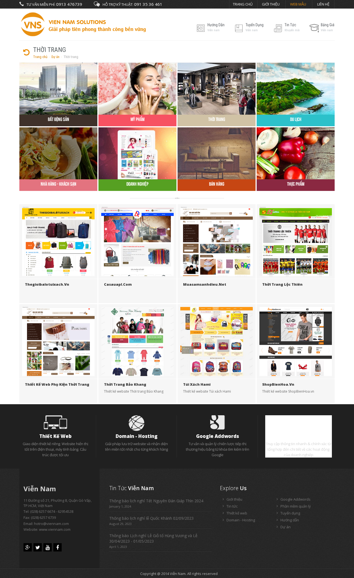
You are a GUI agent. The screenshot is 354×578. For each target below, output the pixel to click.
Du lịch (295, 119)
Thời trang (216, 119)
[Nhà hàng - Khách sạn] (58, 152)
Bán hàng (216, 184)
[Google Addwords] (217, 421)
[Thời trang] (217, 88)
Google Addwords (217, 436)
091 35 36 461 (148, 4)
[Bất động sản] (58, 88)
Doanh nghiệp (137, 184)
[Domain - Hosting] (137, 422)
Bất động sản (58, 119)
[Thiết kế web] (55, 421)
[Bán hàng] (217, 152)
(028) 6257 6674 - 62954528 (51, 511)
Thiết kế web (55, 436)
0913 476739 (69, 4)
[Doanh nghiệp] (137, 152)
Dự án (55, 57)
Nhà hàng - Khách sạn (58, 184)
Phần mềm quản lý (298, 436)
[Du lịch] (296, 88)
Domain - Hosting (137, 436)
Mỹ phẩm (138, 119)
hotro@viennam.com (51, 523)
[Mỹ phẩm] (137, 88)
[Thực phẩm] (296, 152)
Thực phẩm (295, 184)
